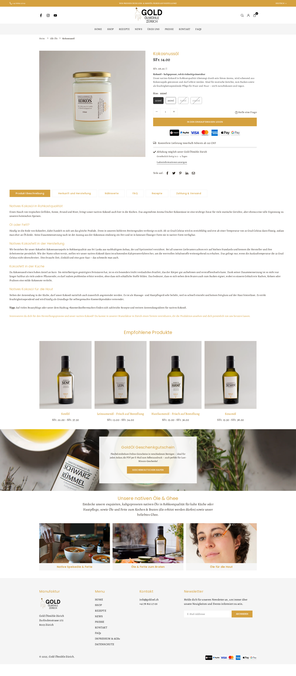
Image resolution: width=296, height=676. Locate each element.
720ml (183, 100)
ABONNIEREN (242, 613)
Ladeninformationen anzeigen (172, 162)
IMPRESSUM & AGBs (107, 639)
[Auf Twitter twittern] (174, 173)
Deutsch (280, 3)
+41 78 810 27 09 (148, 604)
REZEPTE (124, 29)
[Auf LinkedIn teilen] (187, 173)
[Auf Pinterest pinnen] (180, 173)
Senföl (65, 414)
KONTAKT (184, 29)
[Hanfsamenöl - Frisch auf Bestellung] (176, 375)
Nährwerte (112, 193)
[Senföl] (65, 375)
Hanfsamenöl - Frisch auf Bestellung (175, 414)
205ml (158, 100)
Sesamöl (230, 414)
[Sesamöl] (231, 375)
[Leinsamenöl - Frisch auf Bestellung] (120, 375)
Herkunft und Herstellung (74, 193)
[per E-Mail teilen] (193, 173)
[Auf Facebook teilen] (167, 173)
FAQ (135, 193)
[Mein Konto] (248, 15)
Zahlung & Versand (188, 193)
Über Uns (153, 29)
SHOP (110, 29)
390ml (171, 100)
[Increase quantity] (173, 111)
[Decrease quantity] (156, 111)
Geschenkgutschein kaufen (148, 469)
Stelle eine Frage (247, 112)
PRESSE (169, 29)
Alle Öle (54, 38)
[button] (140, 104)
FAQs (198, 29)
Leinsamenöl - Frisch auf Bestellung (120, 414)
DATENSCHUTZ (104, 644)
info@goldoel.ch (149, 599)
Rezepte (157, 193)
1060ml (196, 100)
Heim (42, 38)
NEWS (138, 29)
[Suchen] (242, 15)
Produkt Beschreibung (30, 193)
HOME (98, 29)
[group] (92, 104)
